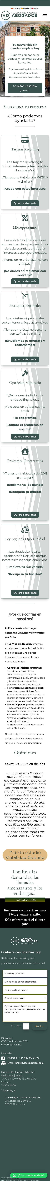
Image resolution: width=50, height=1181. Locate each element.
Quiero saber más (25, 203)
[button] (28, 1175)
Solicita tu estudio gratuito (25, 88)
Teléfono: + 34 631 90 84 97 (23, 1057)
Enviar (39, 1026)
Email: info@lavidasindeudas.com (26, 1062)
